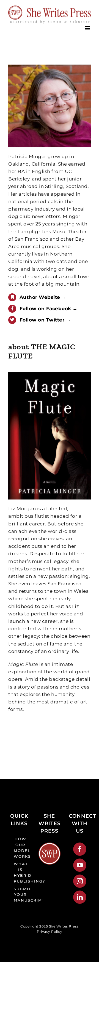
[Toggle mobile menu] (88, 28)
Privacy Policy (49, 931)
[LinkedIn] (80, 897)
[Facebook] (80, 849)
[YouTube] (80, 865)
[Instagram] (80, 881)
